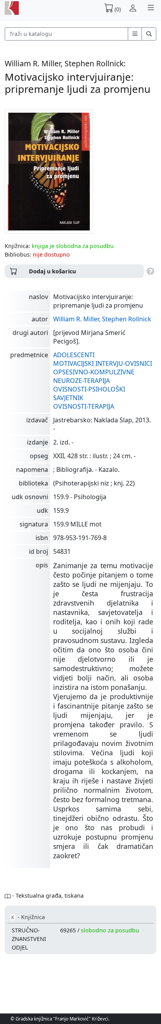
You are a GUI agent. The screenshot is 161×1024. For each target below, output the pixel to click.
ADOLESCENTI (74, 355)
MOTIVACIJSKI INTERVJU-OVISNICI (102, 363)
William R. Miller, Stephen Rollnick (102, 319)
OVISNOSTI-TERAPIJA (83, 406)
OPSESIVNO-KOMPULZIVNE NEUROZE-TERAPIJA (93, 376)
